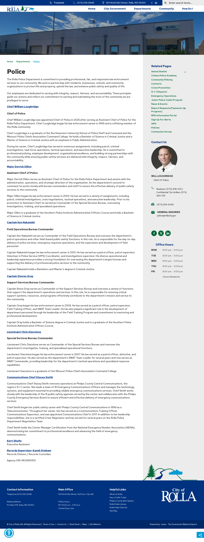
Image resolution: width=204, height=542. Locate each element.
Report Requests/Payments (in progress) (168, 110)
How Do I (187, 8)
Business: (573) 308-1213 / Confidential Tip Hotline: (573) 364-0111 (171, 192)
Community (166, 8)
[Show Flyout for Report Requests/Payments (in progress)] (185, 109)
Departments (142, 8)
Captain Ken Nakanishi (21, 222)
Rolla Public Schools (118, 507)
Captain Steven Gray (20, 276)
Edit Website (95, 524)
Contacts (156, 83)
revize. (164, 524)
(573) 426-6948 (85, 2)
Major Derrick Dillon (19, 166)
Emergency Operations (163, 95)
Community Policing (161, 79)
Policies (155, 127)
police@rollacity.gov (166, 215)
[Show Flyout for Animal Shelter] (185, 72)
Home (91, 8)
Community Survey (161, 131)
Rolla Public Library (118, 504)
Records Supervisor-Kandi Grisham (29, 450)
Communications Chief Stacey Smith (30, 377)
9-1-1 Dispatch (159, 91)
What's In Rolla (116, 494)
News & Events (159, 103)
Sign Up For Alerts (161, 119)
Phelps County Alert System (122, 501)
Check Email (74, 524)
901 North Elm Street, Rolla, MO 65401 (125, 2)
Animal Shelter (159, 71)
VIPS (153, 123)
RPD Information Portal (164, 115)
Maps (84, 524)
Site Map (113, 511)
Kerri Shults (14, 440)
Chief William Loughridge (23, 106)
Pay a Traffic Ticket (118, 497)
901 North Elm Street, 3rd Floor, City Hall (75, 494)
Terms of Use (48, 524)
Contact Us (62, 524)
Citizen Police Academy (164, 75)
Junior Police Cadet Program (166, 99)
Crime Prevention (160, 87)
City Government (115, 8)
